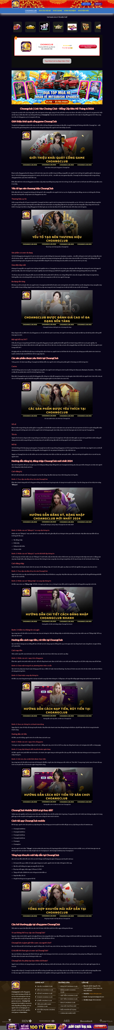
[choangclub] (20, 4)
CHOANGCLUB (31, 11)
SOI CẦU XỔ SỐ (45, 11)
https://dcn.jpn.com (95, 993)
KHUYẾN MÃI (83, 11)
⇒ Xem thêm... (23, 1012)
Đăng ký (14, 484)
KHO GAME (57, 11)
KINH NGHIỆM (70, 11)
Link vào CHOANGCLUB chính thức (88, 46)
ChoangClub (45, 115)
